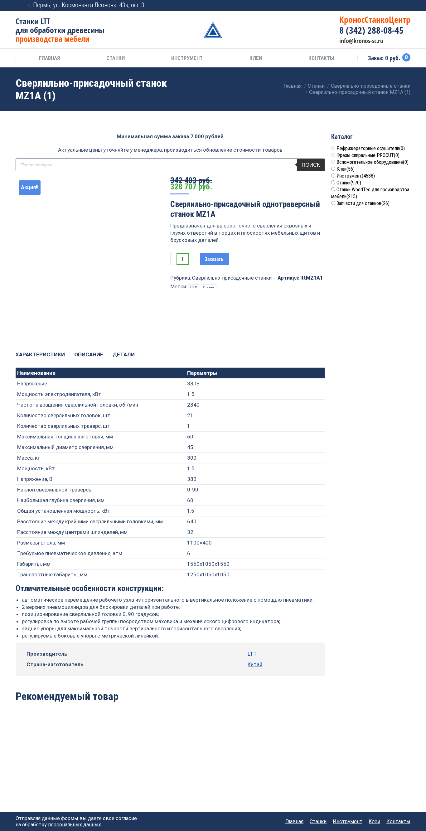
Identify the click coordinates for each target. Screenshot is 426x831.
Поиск (311, 165)
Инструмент (355, 176)
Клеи (345, 169)
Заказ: (388, 58)
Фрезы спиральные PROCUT (367, 155)
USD (193, 287)
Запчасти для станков (363, 203)
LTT (252, 654)
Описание (88, 354)
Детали (124, 354)
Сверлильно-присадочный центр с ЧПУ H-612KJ (45, 761)
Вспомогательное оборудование (372, 162)
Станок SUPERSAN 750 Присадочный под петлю (170, 761)
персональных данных (74, 825)
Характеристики (40, 354)
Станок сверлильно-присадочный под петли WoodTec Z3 (108, 761)
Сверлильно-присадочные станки (232, 278)
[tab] (40, 351)
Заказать (214, 259)
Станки (208, 287)
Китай (255, 664)
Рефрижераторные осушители (370, 148)
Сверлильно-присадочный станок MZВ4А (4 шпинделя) (232, 761)
